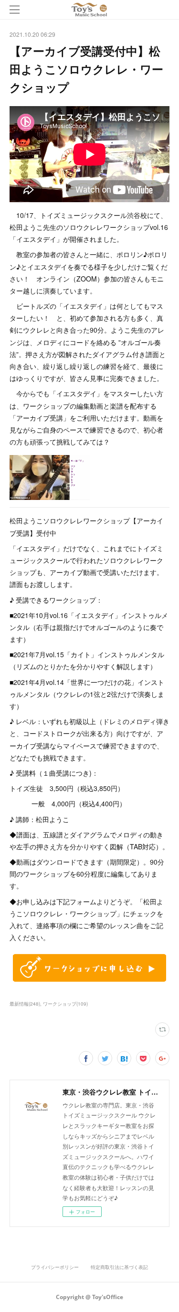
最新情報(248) (25, 1003)
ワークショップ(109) (65, 1003)
